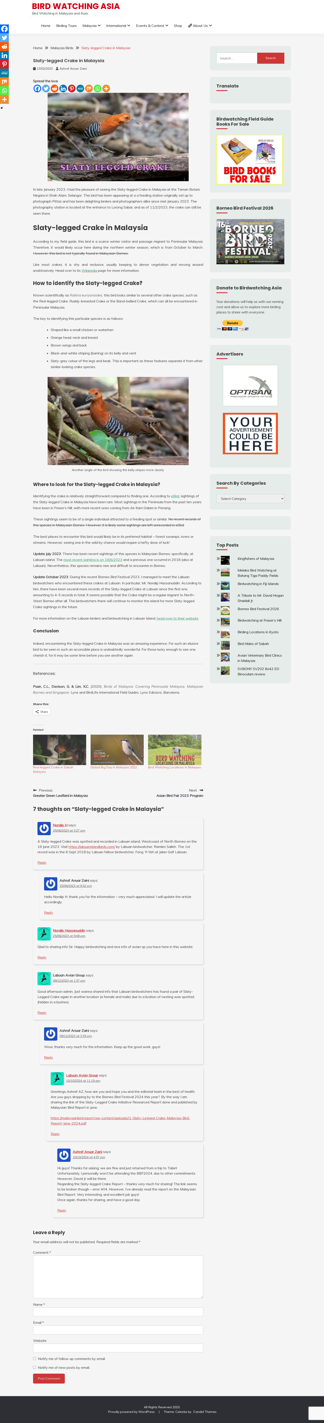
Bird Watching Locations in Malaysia (174, 767)
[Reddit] (54, 88)
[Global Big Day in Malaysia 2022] (117, 750)
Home (45, 25)
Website (40, 1340)
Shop (178, 25)
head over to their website (177, 618)
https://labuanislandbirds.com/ (92, 846)
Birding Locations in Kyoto (258, 632)
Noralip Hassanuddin (69, 930)
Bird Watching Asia (76, 6)
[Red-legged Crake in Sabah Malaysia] (59, 750)
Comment (42, 1252)
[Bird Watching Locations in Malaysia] (174, 750)
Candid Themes (204, 1412)
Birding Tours (66, 25)
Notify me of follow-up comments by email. (72, 1358)
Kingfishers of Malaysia (256, 558)
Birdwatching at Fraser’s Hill (259, 620)
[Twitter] (46, 88)
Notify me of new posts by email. (64, 1367)
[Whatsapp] (97, 88)
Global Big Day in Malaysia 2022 (114, 767)
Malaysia (89, 25)
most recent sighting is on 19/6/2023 (92, 559)
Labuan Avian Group (82, 1075)
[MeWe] (80, 88)
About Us (200, 25)
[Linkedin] (63, 88)
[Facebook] (37, 88)
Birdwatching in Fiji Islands (258, 583)
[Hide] (2, 108)
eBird (175, 496)
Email (38, 1322)
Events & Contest (150, 25)
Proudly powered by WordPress (132, 1412)
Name (39, 1304)
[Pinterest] (72, 88)
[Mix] (89, 88)
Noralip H (60, 825)
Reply (42, 862)
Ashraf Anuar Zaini (73, 69)
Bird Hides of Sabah (253, 643)
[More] (106, 88)
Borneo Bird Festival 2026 (258, 609)
